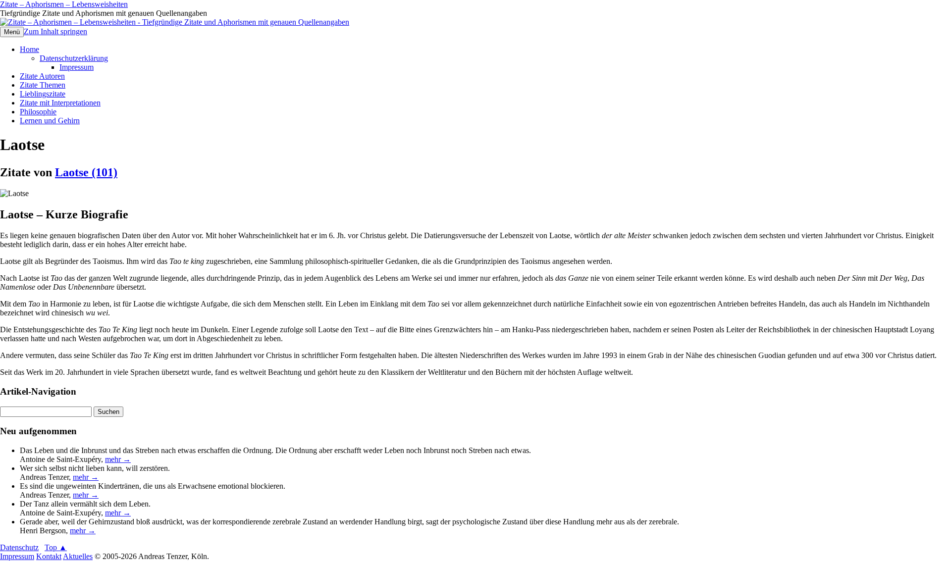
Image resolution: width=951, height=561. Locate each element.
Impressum (76, 67)
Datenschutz (19, 547)
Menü (12, 32)
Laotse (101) (86, 172)
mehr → (118, 459)
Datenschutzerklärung (74, 58)
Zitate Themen (42, 85)
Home (29, 49)
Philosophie (38, 111)
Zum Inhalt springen (55, 31)
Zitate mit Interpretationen (60, 103)
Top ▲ (56, 547)
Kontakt (48, 556)
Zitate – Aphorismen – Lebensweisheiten (64, 4)
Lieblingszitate (42, 94)
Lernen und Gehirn (50, 120)
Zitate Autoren (42, 76)
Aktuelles (78, 556)
